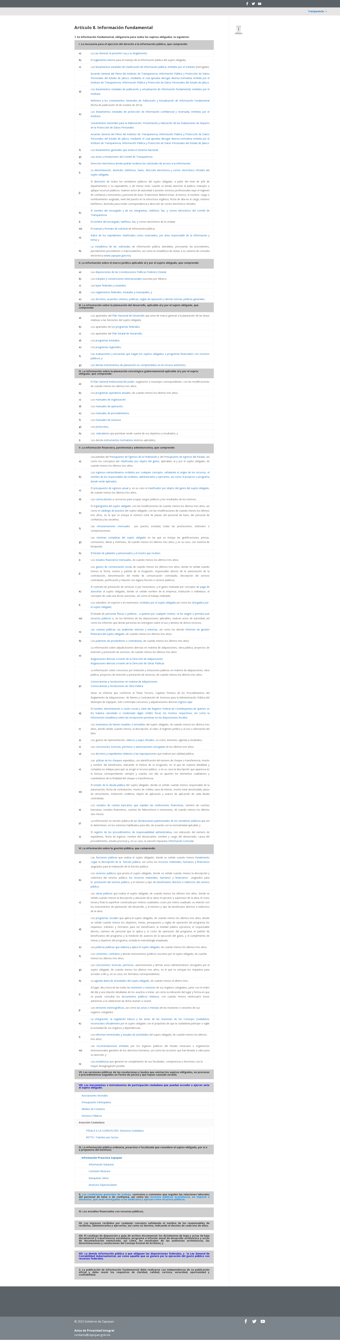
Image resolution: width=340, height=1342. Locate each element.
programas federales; (128, 326)
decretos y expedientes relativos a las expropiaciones (126, 753)
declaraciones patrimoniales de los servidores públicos (169, 820)
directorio (99, 181)
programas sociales (107, 918)
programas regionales (108, 347)
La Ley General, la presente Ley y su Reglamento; (119, 53)
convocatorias (103, 499)
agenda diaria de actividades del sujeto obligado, (122, 980)
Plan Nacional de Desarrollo (128, 315)
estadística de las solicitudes (113, 246)
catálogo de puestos (112, 510)
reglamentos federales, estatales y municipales (122, 292)
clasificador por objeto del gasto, (140, 461)
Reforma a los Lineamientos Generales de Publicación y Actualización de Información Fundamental (150, 100)
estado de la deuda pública (109, 785)
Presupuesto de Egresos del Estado (184, 456)
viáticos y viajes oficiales (140, 740)
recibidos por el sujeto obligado (157, 602)
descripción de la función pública (120, 862)
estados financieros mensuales (113, 560)
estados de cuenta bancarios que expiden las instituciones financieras (140, 805)
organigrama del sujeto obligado (112, 506)
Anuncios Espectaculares (103, 1184)
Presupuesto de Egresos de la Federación (133, 456)
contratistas (135, 640)
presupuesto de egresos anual (111, 488)
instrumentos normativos (118, 440)
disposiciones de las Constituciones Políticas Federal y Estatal (130, 272)
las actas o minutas (148, 1007)
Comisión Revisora (99, 1171)
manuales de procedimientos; (112, 413)
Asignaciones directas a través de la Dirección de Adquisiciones (127, 659)
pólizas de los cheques (108, 760)
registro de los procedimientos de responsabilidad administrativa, (133, 832)
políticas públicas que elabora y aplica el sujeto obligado (127, 947)
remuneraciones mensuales (113, 526)
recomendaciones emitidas (113, 1046)
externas (152, 629)
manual (97, 228)
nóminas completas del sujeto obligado (121, 537)
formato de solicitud (116, 228)
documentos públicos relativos (140, 996)
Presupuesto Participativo (96, 1102)
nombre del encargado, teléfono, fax (114, 221)
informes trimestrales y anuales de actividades (122, 1034)
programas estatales (107, 340)
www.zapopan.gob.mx (117, 255)
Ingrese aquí (185, 702)
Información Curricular (181, 841)
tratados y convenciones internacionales (119, 278)
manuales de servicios (108, 420)
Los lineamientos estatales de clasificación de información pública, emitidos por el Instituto (143, 67)
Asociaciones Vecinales (95, 1095)
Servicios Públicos (92, 1115)
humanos (188, 862)
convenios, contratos (108, 953)
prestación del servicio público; (112, 882)
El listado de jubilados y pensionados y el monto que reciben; (125, 553)
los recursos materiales (143, 877)
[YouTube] (259, 5)
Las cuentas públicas (103, 629)
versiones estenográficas (109, 1007)
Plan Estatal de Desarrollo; (127, 333)
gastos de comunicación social (114, 566)
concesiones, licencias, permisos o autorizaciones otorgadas (130, 746)
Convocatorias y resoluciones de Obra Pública (117, 686)
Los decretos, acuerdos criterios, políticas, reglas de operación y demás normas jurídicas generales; (148, 299)
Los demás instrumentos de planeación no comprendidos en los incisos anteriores (138, 365)
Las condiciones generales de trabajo (106, 1194)
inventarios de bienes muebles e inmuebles (121, 724)
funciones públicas (107, 857)
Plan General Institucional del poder (113, 381)
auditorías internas (133, 629)
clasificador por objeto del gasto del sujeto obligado (178, 488)
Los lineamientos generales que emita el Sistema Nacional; (124, 150)
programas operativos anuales (113, 392)
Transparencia (316, 11)
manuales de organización (111, 399)
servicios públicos (106, 873)
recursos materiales (169, 862)
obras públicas (104, 893)
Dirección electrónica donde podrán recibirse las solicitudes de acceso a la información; (141, 163)
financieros (203, 862)
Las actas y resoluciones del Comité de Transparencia (121, 156)
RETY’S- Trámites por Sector (102, 1137)
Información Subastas (101, 1164)
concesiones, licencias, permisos (115, 965)
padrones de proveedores (110, 640)
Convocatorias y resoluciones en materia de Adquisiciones (124, 681)
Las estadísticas (100, 1061)
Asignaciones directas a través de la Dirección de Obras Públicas (127, 663)
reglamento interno (104, 60)
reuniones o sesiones (143, 987)
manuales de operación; (109, 406)
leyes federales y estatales (110, 285)
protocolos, (102, 426)
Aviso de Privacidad (94, 1330)
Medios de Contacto (93, 1109)
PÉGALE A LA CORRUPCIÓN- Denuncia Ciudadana (114, 1130)
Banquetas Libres (99, 1178)
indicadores (102, 433)
